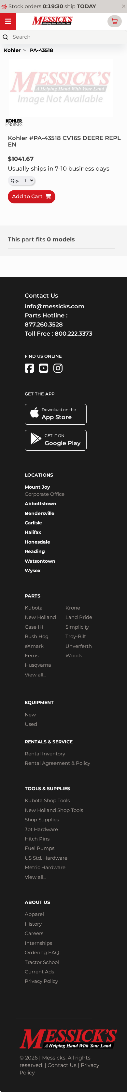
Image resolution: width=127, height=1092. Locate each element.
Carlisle (33, 523)
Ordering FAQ (42, 952)
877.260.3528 (44, 324)
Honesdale (37, 542)
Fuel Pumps (39, 848)
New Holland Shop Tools (54, 810)
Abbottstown (40, 504)
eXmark (34, 646)
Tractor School (42, 962)
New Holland (40, 617)
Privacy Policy (41, 981)
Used (31, 724)
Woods (73, 655)
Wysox (32, 570)
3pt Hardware (41, 829)
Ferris (31, 655)
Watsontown (40, 561)
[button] (114, 21)
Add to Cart (28, 196)
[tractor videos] (43, 368)
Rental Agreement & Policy (57, 763)
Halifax (33, 532)
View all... (35, 675)
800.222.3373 (73, 333)
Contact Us (62, 1065)
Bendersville (39, 513)
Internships (38, 943)
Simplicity (77, 627)
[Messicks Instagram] (58, 368)
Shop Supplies (42, 819)
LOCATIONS (39, 475)
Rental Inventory (45, 754)
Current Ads (39, 972)
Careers (34, 933)
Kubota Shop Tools (47, 800)
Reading (35, 551)
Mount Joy (37, 487)
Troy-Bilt (75, 636)
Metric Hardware (45, 867)
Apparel (34, 914)
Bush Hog (37, 636)
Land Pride (78, 617)
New (30, 715)
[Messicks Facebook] (29, 368)
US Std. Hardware (46, 858)
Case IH (34, 627)
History (33, 924)
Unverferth (78, 646)
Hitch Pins (37, 839)
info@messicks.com (54, 306)
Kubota (34, 608)
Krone (72, 608)
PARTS (32, 596)
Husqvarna (38, 665)
